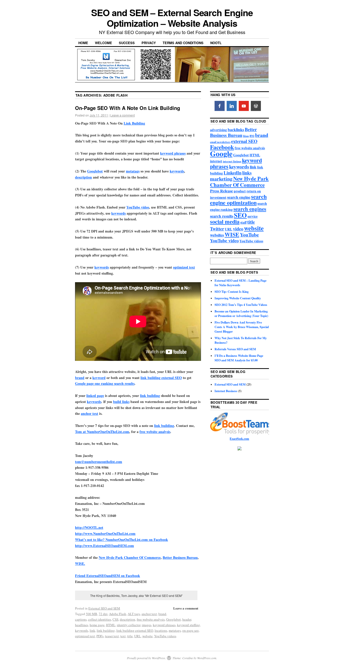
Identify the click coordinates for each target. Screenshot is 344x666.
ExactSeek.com (239, 439)
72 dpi (103, 614)
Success (127, 42)
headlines (81, 625)
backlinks (236, 130)
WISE (232, 234)
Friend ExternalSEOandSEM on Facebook (107, 575)
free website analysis (155, 431)
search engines (249, 209)
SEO (240, 215)
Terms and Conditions (183, 42)
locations (161, 630)
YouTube (249, 234)
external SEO (244, 141)
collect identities (99, 619)
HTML (110, 625)
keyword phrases (173, 153)
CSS (115, 619)
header (186, 619)
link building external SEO (161, 377)
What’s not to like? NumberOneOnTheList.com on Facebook (121, 539)
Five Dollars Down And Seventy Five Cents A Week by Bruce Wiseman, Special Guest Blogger (242, 327)
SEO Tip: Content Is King (232, 291)
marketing (221, 178)
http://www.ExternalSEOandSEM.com (104, 545)
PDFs (100, 636)
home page (97, 625)
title (130, 636)
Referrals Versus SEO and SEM (235, 349)
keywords (177, 171)
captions (81, 619)
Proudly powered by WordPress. (146, 658)
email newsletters (220, 142)
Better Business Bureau (180, 557)
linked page (95, 395)
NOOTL (216, 42)
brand (79, 377)
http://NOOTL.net (89, 527)
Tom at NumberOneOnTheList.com (102, 431)
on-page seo (190, 630)
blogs (246, 136)
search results (221, 216)
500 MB (91, 614)
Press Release (221, 191)
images (146, 625)
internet (216, 161)
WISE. (80, 563)
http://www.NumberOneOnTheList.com (105, 533)
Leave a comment (122, 115)
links (247, 172)
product (240, 191)
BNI (252, 136)
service (253, 216)
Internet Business (226, 391)
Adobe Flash (117, 614)
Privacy (149, 42)
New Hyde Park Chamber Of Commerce (130, 557)
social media (224, 221)
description (83, 177)
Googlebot (95, 171)
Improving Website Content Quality (238, 298)
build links (121, 401)
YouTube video (137, 207)
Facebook (222, 147)
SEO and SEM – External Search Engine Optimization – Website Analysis (172, 18)
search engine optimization (238, 199)
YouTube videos (165, 636)
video (238, 228)
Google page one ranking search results (104, 383)
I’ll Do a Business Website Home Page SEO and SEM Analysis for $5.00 (239, 358)
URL (137, 636)
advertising (218, 129)
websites (217, 235)
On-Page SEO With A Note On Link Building (127, 107)
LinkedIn (233, 172)
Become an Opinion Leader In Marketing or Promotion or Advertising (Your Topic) (241, 313)
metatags (133, 171)
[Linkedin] (232, 106)
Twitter (217, 228)
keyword (99, 377)
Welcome (103, 42)
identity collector (128, 625)
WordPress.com (206, 658)
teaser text (112, 636)
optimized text (184, 267)
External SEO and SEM (104, 608)
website (147, 636)
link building (150, 395)
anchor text (89, 413)
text (123, 636)
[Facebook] (220, 106)
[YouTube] (244, 106)
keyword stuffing (188, 625)
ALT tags (134, 614)
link (92, 630)
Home (83, 42)
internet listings (232, 161)
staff (243, 222)
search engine (238, 197)
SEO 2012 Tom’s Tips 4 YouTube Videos (241, 305)
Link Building (134, 123)
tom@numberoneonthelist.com (98, 461)
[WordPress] (256, 106)
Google (221, 153)
